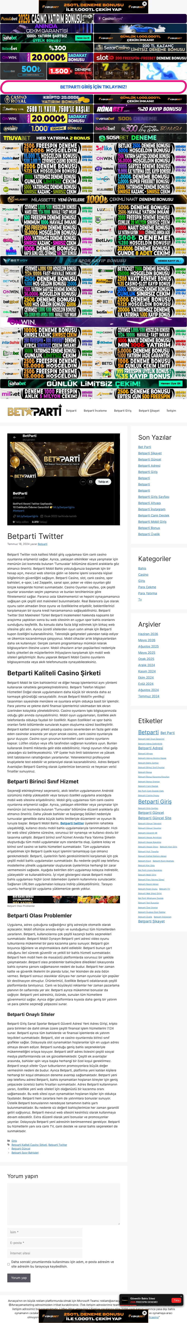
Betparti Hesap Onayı (148, 847)
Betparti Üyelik (149, 534)
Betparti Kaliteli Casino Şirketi (29, 1144)
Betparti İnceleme (95, 410)
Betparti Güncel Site (154, 818)
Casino (143, 574)
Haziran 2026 (148, 634)
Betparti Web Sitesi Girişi (150, 893)
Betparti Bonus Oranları (149, 781)
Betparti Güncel (21, 1148)
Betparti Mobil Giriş (152, 522)
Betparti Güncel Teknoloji (149, 823)
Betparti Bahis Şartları (148, 763)
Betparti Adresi (149, 465)
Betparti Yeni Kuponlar (148, 903)
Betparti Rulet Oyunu (147, 889)
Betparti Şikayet (149, 410)
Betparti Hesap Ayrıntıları (150, 837)
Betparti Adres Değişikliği (150, 744)
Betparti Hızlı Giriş (168, 847)
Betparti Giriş (122, 410)
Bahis (142, 568)
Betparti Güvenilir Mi (147, 833)
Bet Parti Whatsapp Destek (150, 898)
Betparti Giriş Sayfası (153, 497)
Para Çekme (147, 587)
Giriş (14, 1140)
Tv (140, 599)
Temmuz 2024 (148, 696)
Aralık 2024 (146, 665)
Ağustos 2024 (148, 690)
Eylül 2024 (146, 684)
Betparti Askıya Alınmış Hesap (152, 758)
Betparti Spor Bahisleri (25, 1152)
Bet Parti (144, 447)
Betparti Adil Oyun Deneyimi (151, 739)
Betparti (71, 410)
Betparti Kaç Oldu (146, 865)
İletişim (171, 410)
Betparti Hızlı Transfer (148, 851)
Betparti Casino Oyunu (148, 795)
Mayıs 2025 (146, 652)
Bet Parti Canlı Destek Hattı (151, 791)
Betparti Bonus (149, 528)
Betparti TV (164, 889)
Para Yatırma (147, 593)
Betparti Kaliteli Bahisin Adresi (152, 856)
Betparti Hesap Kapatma (149, 842)
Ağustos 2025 (148, 646)
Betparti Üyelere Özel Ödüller (151, 912)
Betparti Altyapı (149, 503)
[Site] (46, 148)
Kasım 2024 (147, 671)
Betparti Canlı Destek (153, 515)
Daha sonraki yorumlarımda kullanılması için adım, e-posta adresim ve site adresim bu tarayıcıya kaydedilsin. (62, 1264)
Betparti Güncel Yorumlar (149, 828)
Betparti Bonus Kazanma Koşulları (153, 777)
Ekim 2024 (146, 677)
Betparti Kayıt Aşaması (163, 861)
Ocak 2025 (146, 659)
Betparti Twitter (57, 1144)
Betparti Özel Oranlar (148, 907)
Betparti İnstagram (151, 509)
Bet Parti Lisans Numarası (150, 870)
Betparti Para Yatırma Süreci (151, 879)
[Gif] (93, 199)
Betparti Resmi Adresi (148, 884)
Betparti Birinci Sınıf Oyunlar (151, 767)
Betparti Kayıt (144, 861)
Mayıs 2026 (146, 640)
